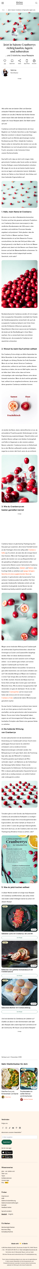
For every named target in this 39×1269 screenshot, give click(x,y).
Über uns (4, 1173)
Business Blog (6, 1229)
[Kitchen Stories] (19, 3)
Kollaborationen (7, 1178)
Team (3, 1176)
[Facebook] (3, 1128)
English (10, 1214)
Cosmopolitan (14, 692)
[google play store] (19, 1157)
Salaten (30, 568)
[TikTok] (9, 1128)
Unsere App (5, 1180)
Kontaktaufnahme (7, 1232)
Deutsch (4, 1214)
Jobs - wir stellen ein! (8, 1171)
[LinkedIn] (20, 1128)
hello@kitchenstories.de (30, 1250)
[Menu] (3, 3)
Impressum (5, 1196)
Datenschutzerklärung (9, 1200)
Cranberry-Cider (7, 698)
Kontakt (4, 1205)
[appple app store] (19, 1152)
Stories (3, 10)
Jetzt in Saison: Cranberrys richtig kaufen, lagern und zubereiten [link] (21, 10)
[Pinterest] (16, 1128)
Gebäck (22, 568)
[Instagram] (6, 1128)
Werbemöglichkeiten (8, 1227)
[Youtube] (13, 1128)
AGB (3, 1198)
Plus (4, 1182)
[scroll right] (37, 1078)
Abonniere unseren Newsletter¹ (12, 1132)
